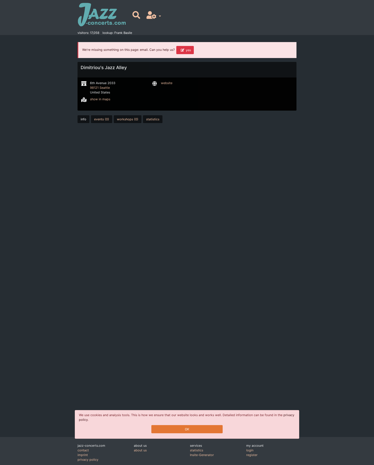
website (166, 83)
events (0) (101, 119)
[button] (153, 15)
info (83, 119)
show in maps (100, 99)
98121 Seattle (100, 88)
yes (188, 50)
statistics (152, 119)
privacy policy (88, 459)
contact (83, 450)
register (252, 455)
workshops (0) (127, 119)
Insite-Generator (202, 455)
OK (187, 429)
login (249, 450)
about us (140, 450)
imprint (83, 455)
